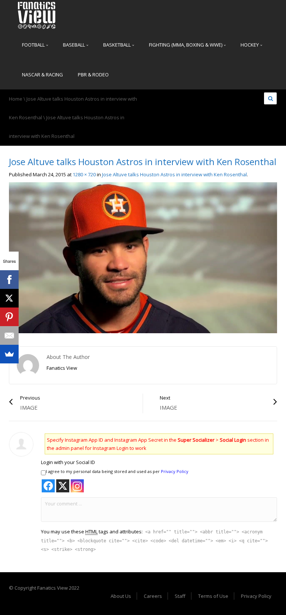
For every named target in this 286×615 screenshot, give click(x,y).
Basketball (117, 44)
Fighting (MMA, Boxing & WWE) (186, 44)
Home (15, 98)
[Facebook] (9, 279)
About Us (121, 596)
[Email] (9, 335)
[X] (9, 298)
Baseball (74, 44)
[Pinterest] (9, 317)
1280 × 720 (84, 174)
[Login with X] (62, 485)
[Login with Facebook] (48, 485)
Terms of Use (213, 596)
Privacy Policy (174, 471)
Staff (180, 596)
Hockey (250, 44)
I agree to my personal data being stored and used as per (117, 471)
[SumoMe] (9, 354)
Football (34, 44)
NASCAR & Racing (42, 74)
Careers (153, 596)
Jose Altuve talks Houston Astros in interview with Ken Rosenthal (174, 174)
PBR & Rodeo (93, 74)
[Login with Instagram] (77, 485)
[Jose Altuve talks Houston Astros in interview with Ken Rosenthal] (143, 257)
